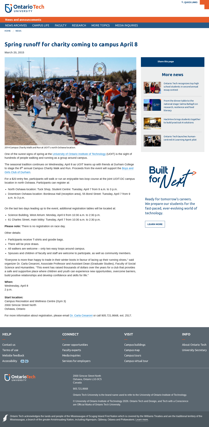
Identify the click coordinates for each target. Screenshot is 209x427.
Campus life (40, 25)
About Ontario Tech (194, 344)
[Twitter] (13, 389)
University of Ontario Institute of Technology (79, 154)
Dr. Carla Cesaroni (81, 315)
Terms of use (10, 350)
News (18, 31)
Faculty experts (71, 350)
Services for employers (76, 360)
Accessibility (9, 360)
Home (8, 31)
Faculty (60, 25)
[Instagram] (19, 389)
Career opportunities (75, 344)
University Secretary (194, 350)
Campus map (132, 350)
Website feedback (13, 355)
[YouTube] (33, 389)
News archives (16, 25)
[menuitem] (16, 25)
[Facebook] (6, 389)
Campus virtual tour (136, 360)
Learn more (154, 224)
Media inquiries (126, 25)
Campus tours (132, 355)
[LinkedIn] (26, 389)
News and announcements (23, 19)
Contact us (8, 344)
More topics (100, 25)
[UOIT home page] (24, 8)
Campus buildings (134, 344)
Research (79, 25)
